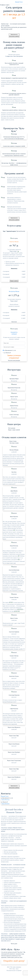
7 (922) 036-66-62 (5, 803)
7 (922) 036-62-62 (5, 799)
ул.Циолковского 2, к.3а (10, 350)
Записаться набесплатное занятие (14, 35)
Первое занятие (14, 280)
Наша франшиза (5, 963)
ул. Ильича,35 (7, 352)
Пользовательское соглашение (14, 970)
